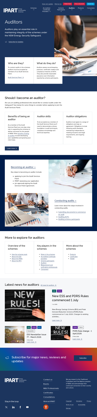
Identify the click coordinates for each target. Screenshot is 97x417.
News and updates (47, 4)
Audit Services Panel (15, 77)
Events (46, 384)
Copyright (69, 401)
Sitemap (68, 408)
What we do (58, 4)
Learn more (11, 148)
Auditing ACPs (63, 217)
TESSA (72, 259)
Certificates (74, 257)
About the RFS (16, 261)
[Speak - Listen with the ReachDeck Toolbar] (45, 407)
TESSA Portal (67, 4)
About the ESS (16, 257)
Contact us (47, 380)
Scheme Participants (61, 9)
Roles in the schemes (48, 254)
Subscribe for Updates (16, 42)
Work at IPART (49, 401)
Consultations (49, 397)
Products (81, 8)
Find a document (79, 4)
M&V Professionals (51, 388)
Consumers (91, 8)
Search (90, 4)
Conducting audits (64, 200)
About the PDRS (17, 259)
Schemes (34, 8)
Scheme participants (47, 261)
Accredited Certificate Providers (46, 9)
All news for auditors (47, 285)
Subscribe (82, 358)
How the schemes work (19, 254)
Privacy (89, 401)
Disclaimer (79, 401)
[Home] (15, 10)
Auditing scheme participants (69, 219)
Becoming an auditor (22, 167)
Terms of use (70, 405)
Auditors (72, 8)
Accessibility (81, 405)
